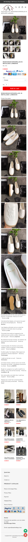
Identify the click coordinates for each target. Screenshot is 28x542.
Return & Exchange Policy (10, 488)
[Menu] (25, 7)
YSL (9, 11)
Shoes (6, 11)
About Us (6, 476)
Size (4, 77)
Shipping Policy (8, 500)
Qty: (4, 84)
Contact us (6, 479)
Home (2, 11)
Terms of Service (8, 504)
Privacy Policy (7, 492)
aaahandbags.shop (16, 535)
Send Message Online (9, 523)
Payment (6, 496)
